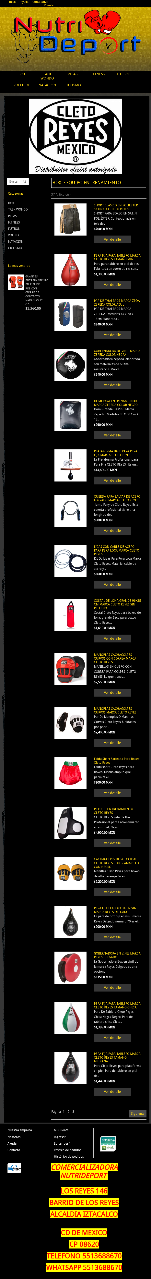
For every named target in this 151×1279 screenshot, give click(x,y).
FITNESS (98, 74)
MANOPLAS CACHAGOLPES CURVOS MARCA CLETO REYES (115, 710)
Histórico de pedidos (69, 1156)
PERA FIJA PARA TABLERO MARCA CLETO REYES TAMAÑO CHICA (117, 1005)
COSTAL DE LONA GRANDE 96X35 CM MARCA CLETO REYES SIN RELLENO (117, 604)
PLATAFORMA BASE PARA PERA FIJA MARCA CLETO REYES (115, 453)
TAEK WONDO (47, 76)
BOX (21, 74)
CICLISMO (72, 85)
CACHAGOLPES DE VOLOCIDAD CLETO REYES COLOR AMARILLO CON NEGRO (116, 863)
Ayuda (25, 2)
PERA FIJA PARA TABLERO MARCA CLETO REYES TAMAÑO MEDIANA (117, 1057)
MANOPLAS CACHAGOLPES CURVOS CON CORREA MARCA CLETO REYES (115, 658)
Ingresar (60, 1137)
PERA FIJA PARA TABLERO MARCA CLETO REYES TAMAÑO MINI (117, 257)
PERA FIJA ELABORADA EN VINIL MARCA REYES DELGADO (116, 910)
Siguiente (138, 1113)
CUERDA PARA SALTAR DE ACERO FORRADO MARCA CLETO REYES (117, 498)
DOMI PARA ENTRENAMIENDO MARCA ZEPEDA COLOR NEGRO (116, 403)
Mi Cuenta (48, 3)
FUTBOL (123, 74)
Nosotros (13, 1137)
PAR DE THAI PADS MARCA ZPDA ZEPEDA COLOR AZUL (117, 302)
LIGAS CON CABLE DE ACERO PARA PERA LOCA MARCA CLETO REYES (116, 550)
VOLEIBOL (22, 85)
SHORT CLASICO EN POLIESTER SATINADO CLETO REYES (116, 207)
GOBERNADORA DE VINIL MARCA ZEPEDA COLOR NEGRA (117, 353)
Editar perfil (63, 1143)
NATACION (47, 85)
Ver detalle (112, 239)
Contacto (38, 2)
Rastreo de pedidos (67, 1150)
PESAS (72, 74)
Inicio (13, 2)
